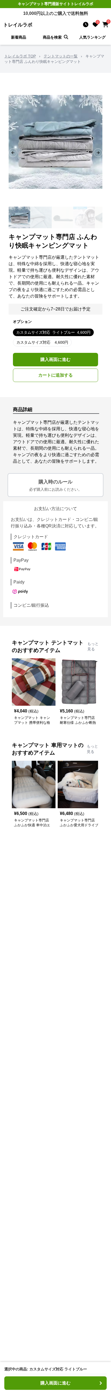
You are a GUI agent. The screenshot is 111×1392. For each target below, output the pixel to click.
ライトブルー (53, 332)
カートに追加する (55, 375)
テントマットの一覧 (61, 56)
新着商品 (18, 37)
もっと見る (93, 646)
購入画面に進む (55, 359)
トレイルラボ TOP (20, 56)
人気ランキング (92, 37)
